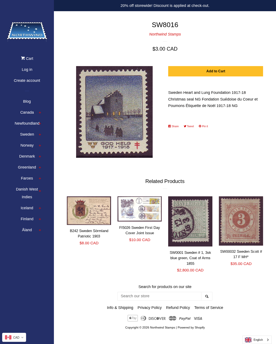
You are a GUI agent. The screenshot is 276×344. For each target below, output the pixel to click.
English (258, 339)
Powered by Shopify (191, 327)
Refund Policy (178, 307)
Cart (29, 58)
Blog (27, 101)
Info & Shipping (120, 307)
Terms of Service (208, 307)
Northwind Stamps (165, 34)
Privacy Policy (150, 307)
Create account (27, 80)
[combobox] (257, 340)
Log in (27, 69)
